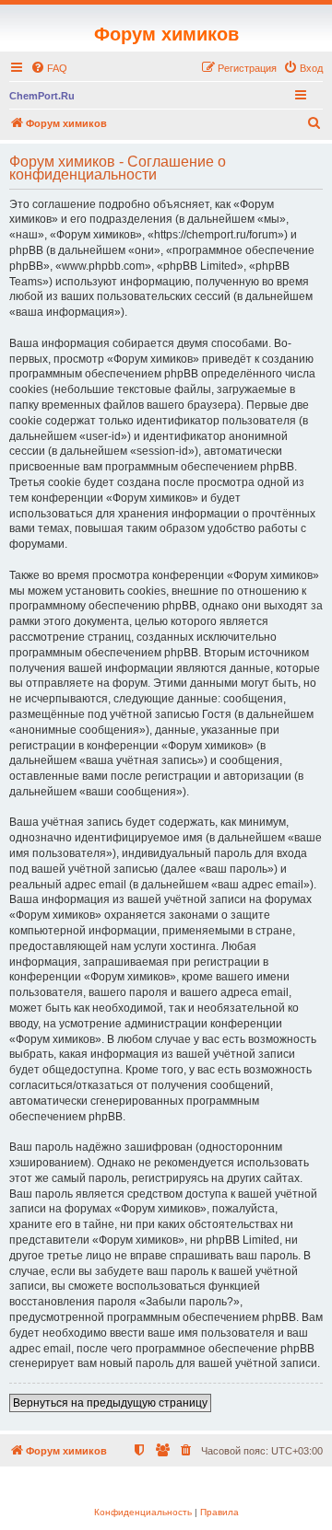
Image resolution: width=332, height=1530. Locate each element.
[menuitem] (48, 68)
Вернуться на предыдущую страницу (110, 1403)
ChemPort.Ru (42, 95)
